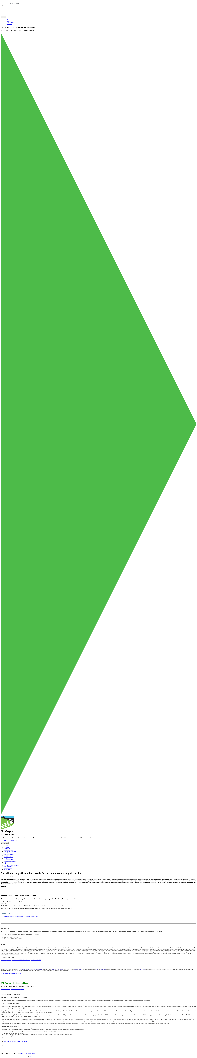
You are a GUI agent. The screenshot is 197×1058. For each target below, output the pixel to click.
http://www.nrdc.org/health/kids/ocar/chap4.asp (12, 989)
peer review (142, 969)
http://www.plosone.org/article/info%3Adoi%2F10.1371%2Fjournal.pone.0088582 (21, 960)
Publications (7, 852)
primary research (78, 969)
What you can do (8, 868)
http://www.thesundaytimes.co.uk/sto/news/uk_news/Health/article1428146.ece (20, 916)
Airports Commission (9, 854)
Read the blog (10, 22)
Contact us (9, 24)
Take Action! (7, 869)
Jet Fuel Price (7, 864)
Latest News (7, 846)
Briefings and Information (10, 851)
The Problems (7, 848)
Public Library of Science (57, 969)
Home (8, 19)
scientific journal (38, 969)
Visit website (9, 840)
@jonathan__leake (5, 913)
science (97, 969)
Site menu (3, 17)
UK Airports (7, 847)
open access (24, 969)
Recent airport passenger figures (11, 865)
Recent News (31, 1053)
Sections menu (4, 843)
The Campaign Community (10, 861)
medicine (103, 969)
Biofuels (6, 855)
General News (23, 1053)
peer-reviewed (30, 969)
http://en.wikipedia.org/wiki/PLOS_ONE (11, 973)
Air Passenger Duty (8, 859)
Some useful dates (8, 866)
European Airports (8, 850)
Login (30, 1056)
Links (5, 862)
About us (9, 21)
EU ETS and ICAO (8, 857)
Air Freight (6, 858)
